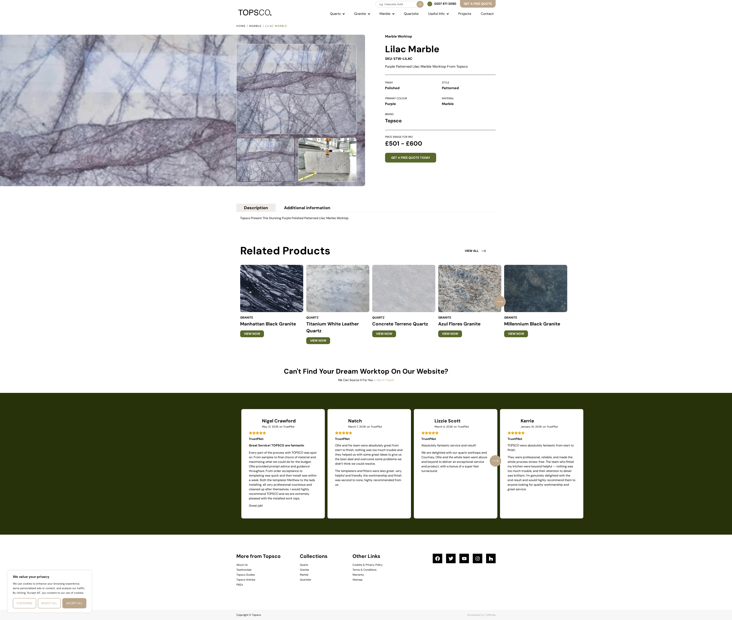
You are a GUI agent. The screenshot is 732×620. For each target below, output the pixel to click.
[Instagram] (477, 558)
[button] (500, 301)
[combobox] (399, 4)
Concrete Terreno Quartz (400, 324)
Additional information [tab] (307, 208)
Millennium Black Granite (532, 324)
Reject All (49, 603)
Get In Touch (385, 380)
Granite (246, 318)
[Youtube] (464, 558)
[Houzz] (491, 558)
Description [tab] (256, 208)
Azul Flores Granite (459, 324)
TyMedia (490, 615)
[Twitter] (451, 558)
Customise (24, 603)
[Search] (420, 4)
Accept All (74, 603)
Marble (255, 26)
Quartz (312, 318)
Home (241, 26)
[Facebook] (437, 558)
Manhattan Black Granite (268, 324)
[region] (50, 591)
